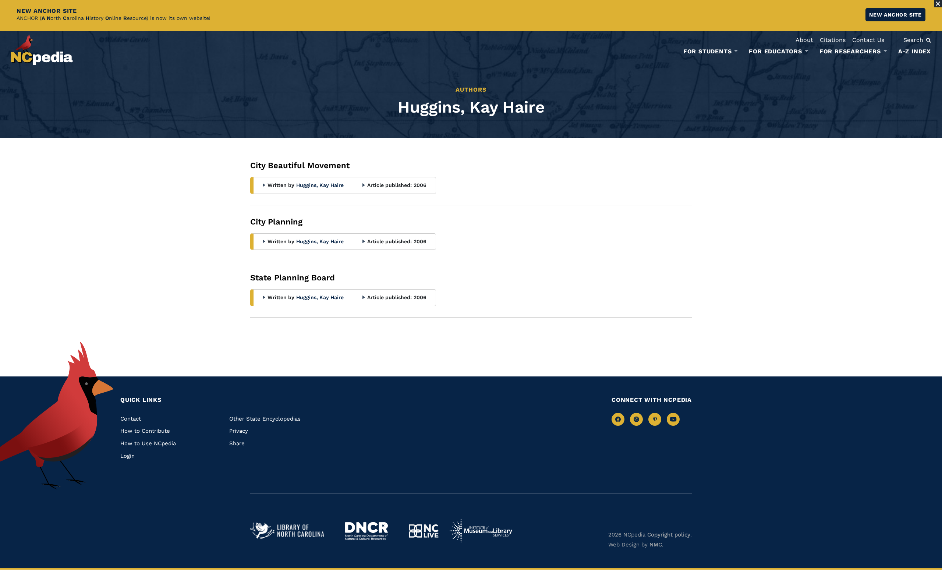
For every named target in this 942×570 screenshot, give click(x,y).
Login (127, 456)
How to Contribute (145, 431)
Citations (833, 39)
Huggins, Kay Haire (320, 185)
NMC (655, 544)
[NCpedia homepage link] (42, 49)
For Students (707, 51)
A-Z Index (914, 51)
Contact (130, 418)
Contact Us (868, 39)
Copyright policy (668, 534)
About (804, 39)
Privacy (238, 431)
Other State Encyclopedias (265, 418)
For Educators (775, 51)
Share (237, 443)
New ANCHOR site (895, 15)
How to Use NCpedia (148, 443)
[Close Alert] (938, 3)
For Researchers (850, 51)
